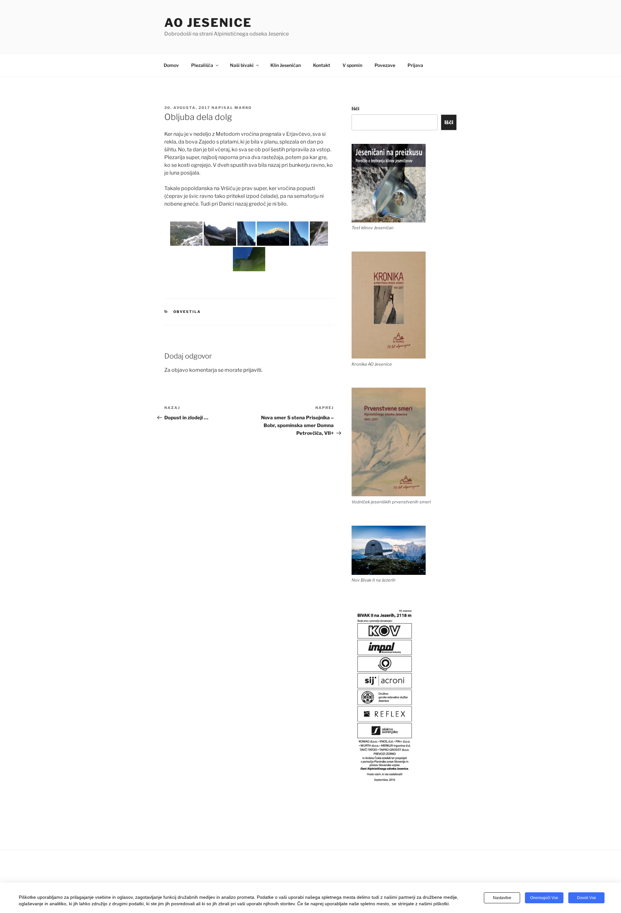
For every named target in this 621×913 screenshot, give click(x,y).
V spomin (352, 65)
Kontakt (321, 65)
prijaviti (252, 370)
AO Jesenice (208, 23)
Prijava (415, 65)
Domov (171, 65)
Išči (355, 108)
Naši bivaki (242, 65)
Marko (243, 107)
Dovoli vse (586, 898)
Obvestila (187, 311)
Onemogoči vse (544, 898)
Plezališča (202, 65)
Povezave (385, 65)
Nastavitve (502, 898)
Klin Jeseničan (285, 65)
